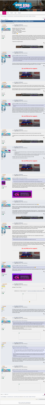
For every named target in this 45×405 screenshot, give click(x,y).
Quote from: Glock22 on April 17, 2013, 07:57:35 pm (19, 369)
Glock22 (4, 306)
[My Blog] (3, 293)
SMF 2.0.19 (20, 402)
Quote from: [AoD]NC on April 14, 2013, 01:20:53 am (19, 103)
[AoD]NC (4, 25)
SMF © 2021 (24, 402)
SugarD (4, 174)
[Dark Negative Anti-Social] (3, 329)
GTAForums (36, 64)
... (3, 19)
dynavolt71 (5, 284)
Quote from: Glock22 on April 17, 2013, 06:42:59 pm (19, 320)
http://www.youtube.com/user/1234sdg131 (32, 45)
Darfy (4, 317)
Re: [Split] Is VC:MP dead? (18, 24)
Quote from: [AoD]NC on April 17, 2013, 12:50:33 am (19, 237)
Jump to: (37, 399)
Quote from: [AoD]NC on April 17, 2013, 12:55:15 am (19, 265)
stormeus (4, 52)
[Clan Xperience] (3, 275)
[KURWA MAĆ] (3, 38)
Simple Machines (28, 402)
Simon (24, 16)
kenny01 (27, 16)
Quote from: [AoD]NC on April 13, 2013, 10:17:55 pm (19, 55)
